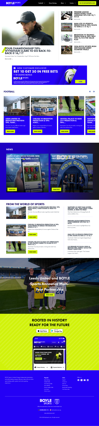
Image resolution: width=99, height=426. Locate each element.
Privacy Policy (65, 385)
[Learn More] (42, 331)
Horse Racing (52, 3)
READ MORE (10, 131)
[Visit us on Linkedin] (87, 380)
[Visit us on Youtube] (84, 380)
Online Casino (47, 391)
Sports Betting (47, 380)
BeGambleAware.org (56, 410)
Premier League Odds (48, 387)
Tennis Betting (47, 385)
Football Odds (47, 381)
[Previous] (90, 91)
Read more (32, 217)
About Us (64, 383)
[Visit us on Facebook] (78, 380)
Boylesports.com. (48, 417)
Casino (72, 3)
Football (41, 3)
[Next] (93, 91)
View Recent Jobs (66, 389)
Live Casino (46, 389)
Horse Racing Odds (48, 383)
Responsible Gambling (67, 387)
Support (64, 380)
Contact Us (64, 381)
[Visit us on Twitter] (81, 380)
